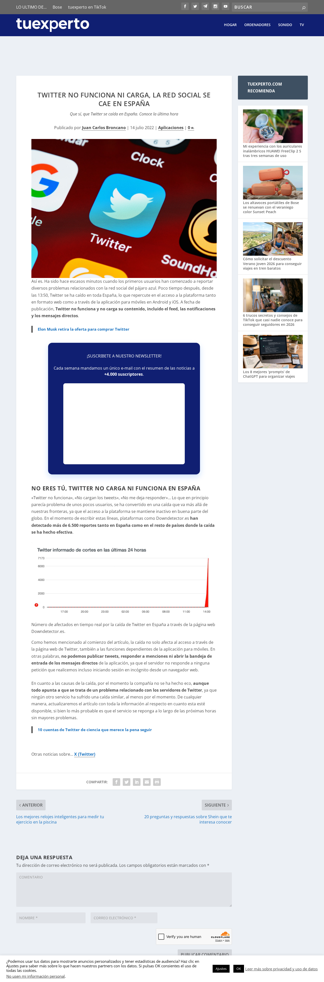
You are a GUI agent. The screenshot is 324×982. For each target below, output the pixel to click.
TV (302, 25)
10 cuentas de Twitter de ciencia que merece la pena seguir (95, 729)
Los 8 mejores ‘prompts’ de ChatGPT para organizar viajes (269, 374)
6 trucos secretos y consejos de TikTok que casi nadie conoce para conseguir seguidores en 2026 (272, 320)
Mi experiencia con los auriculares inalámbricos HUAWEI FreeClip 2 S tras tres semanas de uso (272, 151)
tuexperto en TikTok (87, 7)
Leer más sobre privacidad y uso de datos (281, 969)
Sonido (285, 25)
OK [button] (238, 968)
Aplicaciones (171, 127)
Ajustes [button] (221, 968)
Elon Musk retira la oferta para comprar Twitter (83, 329)
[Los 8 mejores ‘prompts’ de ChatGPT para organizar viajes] (273, 352)
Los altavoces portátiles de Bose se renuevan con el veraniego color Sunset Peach (271, 207)
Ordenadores (257, 25)
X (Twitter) (84, 754)
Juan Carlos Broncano (104, 127)
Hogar (230, 25)
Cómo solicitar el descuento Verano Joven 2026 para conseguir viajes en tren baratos (272, 263)
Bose (57, 7)
